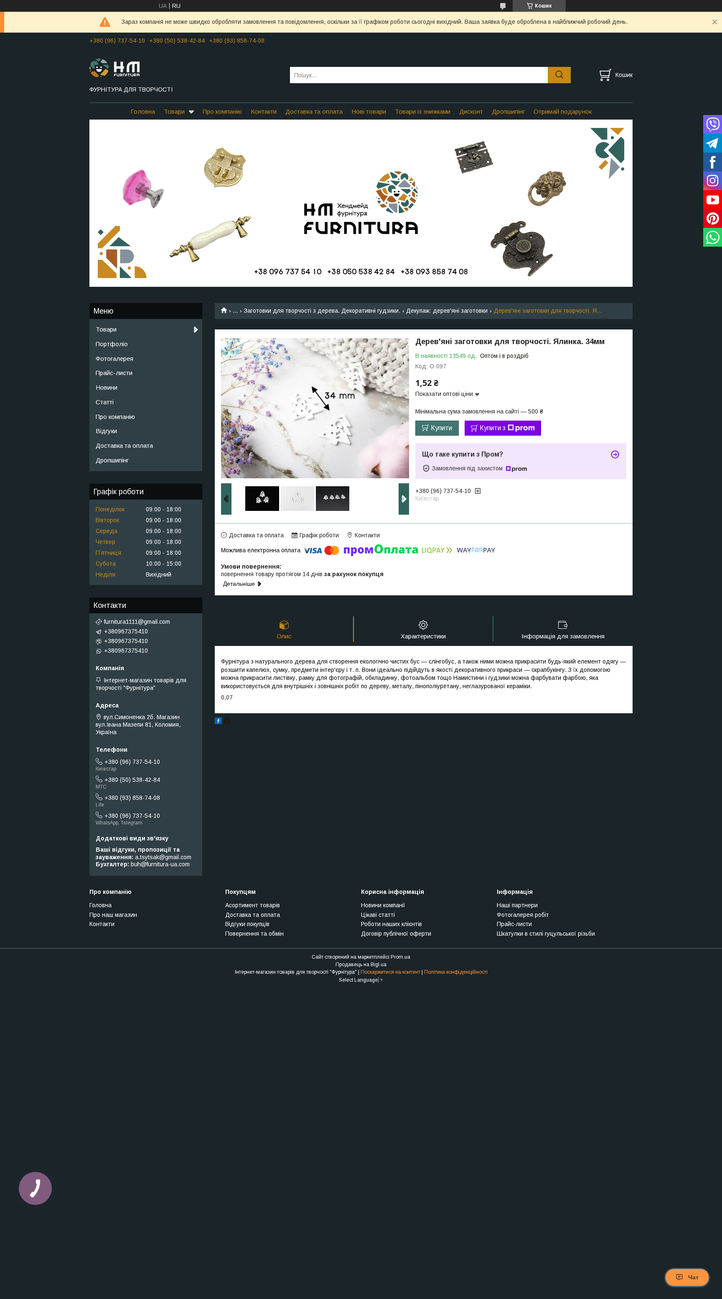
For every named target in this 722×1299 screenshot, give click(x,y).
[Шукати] (559, 75)
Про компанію (222, 111)
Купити (441, 427)
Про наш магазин (113, 914)
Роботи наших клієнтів (391, 924)
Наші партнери (517, 905)
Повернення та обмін (254, 933)
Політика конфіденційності (456, 972)
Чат (693, 1277)
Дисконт (471, 111)
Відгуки (106, 430)
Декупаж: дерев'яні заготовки (447, 310)
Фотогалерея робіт (523, 914)
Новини (106, 387)
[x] (227, 722)
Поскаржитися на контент (390, 972)
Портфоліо (112, 343)
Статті (105, 402)
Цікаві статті (378, 914)
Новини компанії (383, 905)
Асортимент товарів (252, 905)
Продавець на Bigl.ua (361, 964)
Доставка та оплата (314, 111)
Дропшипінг (508, 111)
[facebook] (218, 722)
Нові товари (368, 111)
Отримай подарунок (563, 111)
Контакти (264, 111)
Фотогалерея (114, 358)
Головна (142, 111)
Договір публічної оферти (396, 933)
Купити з (493, 427)
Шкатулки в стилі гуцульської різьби (546, 933)
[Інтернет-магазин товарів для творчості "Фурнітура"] (184, 67)
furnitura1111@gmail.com (137, 621)
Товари (174, 111)
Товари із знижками (422, 111)
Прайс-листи (114, 372)
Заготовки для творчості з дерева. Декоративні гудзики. (322, 310)
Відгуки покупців (247, 924)
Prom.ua (400, 957)
